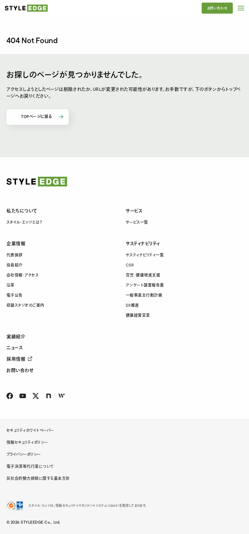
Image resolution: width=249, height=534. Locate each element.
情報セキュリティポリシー (27, 442)
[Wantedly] (61, 396)
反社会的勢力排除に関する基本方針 (38, 478)
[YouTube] (22, 396)
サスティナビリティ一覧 (145, 255)
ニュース (14, 347)
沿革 (10, 285)
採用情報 (15, 359)
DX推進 (132, 305)
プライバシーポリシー (23, 454)
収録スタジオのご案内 (25, 305)
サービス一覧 (137, 222)
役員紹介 (14, 265)
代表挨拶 (14, 255)
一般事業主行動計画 (144, 295)
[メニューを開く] (241, 8)
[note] (48, 396)
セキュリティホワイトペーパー (30, 430)
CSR (130, 265)
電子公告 (14, 295)
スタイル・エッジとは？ (24, 222)
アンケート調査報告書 (145, 285)
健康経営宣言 (138, 315)
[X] (35, 396)
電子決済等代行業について (30, 466)
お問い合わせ (217, 8)
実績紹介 (15, 336)
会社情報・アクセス (22, 275)
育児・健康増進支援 (143, 275)
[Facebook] (9, 396)
